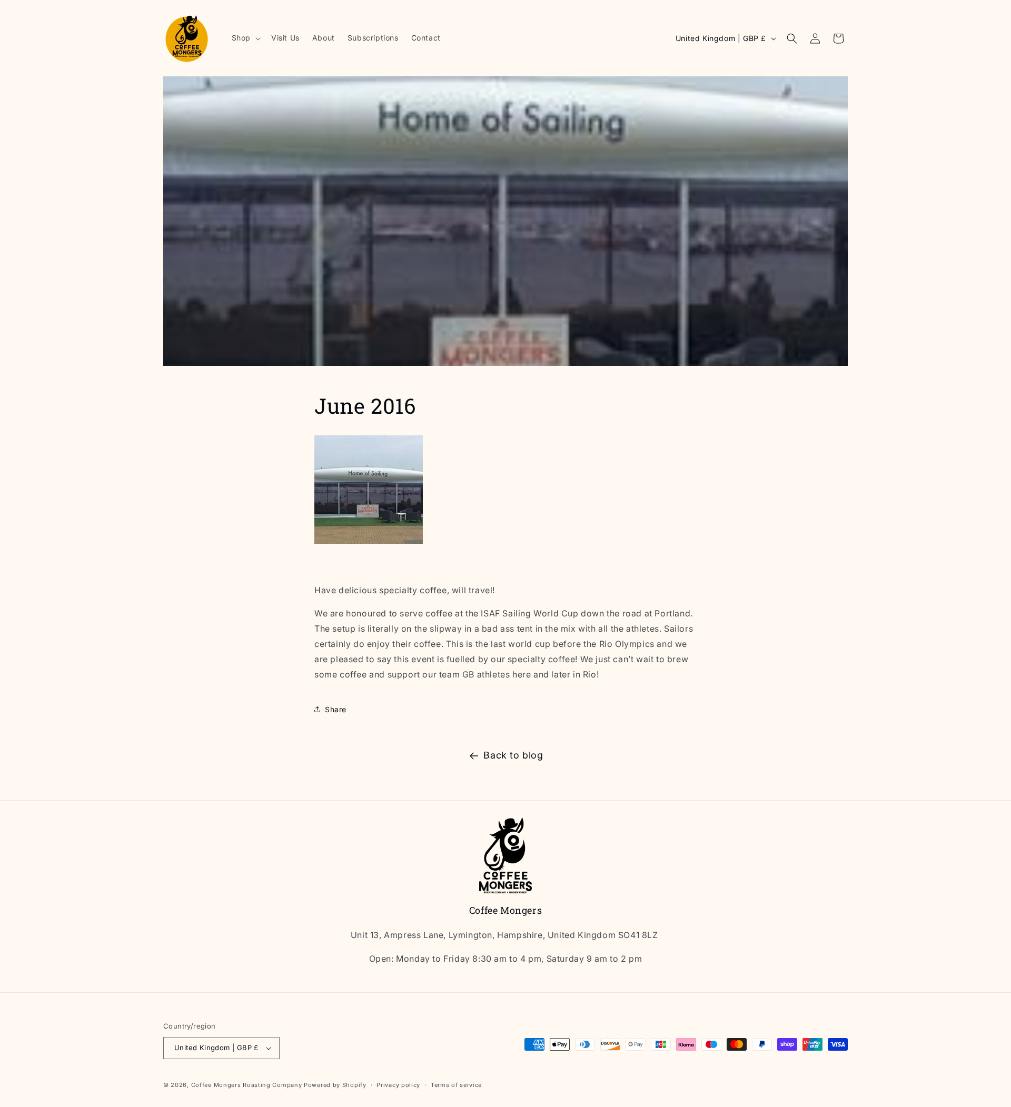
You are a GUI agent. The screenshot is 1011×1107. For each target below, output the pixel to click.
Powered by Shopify (335, 1085)
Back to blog (513, 755)
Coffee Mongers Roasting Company (246, 1085)
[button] (245, 38)
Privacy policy (398, 1085)
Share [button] (335, 709)
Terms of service (456, 1085)
